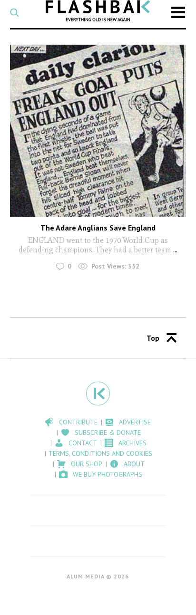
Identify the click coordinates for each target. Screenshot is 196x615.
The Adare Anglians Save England (98, 227)
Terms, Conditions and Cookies (100, 453)
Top (153, 338)
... (174, 249)
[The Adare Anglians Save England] (98, 131)
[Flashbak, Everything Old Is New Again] (98, 10)
